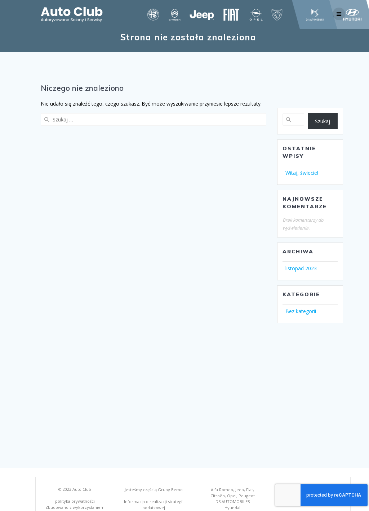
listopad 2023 (301, 268)
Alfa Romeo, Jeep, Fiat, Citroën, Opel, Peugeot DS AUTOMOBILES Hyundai (232, 498)
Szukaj (322, 121)
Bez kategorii (300, 311)
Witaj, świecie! (301, 172)
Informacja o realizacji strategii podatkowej (153, 504)
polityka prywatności (75, 501)
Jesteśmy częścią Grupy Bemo (154, 489)
